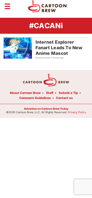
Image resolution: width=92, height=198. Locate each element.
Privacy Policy (77, 112)
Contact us (64, 98)
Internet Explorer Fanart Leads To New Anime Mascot (59, 47)
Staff (49, 93)
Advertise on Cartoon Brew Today (46, 108)
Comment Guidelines (35, 98)
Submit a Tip (68, 93)
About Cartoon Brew (25, 93)
